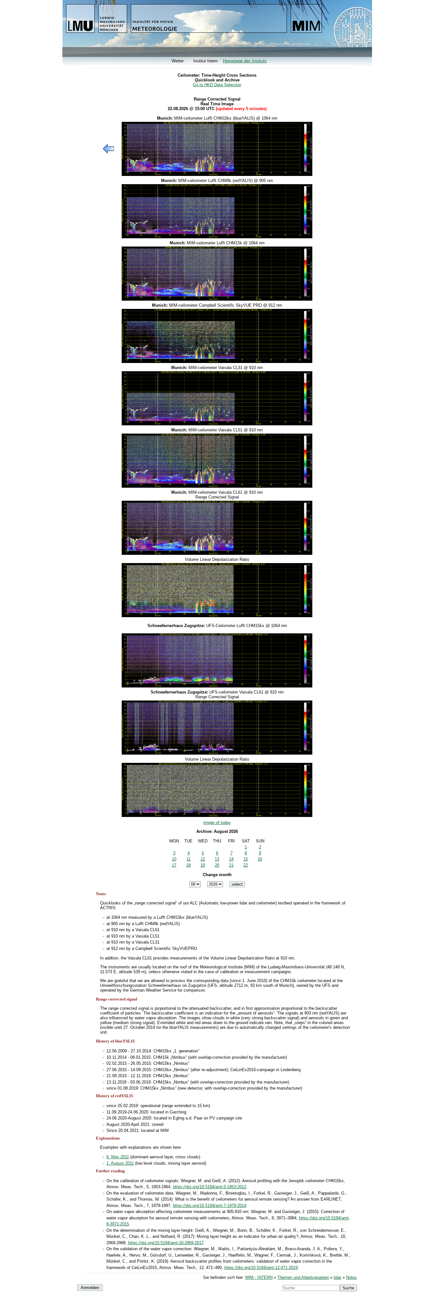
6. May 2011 (117, 1156)
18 (188, 865)
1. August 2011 (120, 1163)
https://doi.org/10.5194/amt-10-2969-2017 (166, 1242)
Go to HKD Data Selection (217, 84)
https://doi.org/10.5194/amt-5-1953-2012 (209, 1186)
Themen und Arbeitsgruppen (303, 1277)
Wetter (178, 61)
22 (245, 865)
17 (174, 865)
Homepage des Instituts (245, 61)
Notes (351, 1277)
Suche (348, 1288)
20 (217, 865)
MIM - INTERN (259, 1277)
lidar (337, 1277)
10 (174, 859)
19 (202, 865)
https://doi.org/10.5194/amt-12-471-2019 (261, 1267)
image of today (217, 822)
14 (231, 859)
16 (260, 859)
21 (231, 865)
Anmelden (90, 1287)
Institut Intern (205, 61)
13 (217, 859)
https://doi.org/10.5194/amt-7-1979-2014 (209, 1205)
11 (188, 859)
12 (202, 859)
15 (245, 859)
